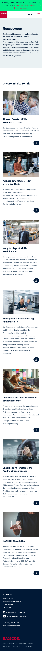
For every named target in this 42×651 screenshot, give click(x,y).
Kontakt (30, 14)
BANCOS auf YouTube (16, 616)
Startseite (6, 646)
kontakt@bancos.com (11, 626)
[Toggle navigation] (39, 14)
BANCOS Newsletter (14, 541)
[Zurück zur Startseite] (3, 14)
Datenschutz (16, 646)
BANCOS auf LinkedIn (15, 612)
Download (36, 143)
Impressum (28, 646)
